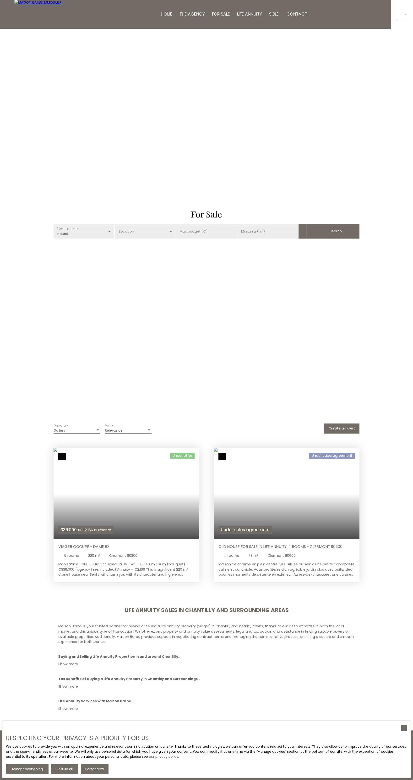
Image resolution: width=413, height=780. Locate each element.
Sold (274, 14)
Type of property (67, 228)
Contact (297, 14)
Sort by (109, 425)
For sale (221, 14)
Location (126, 231)
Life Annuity (249, 14)
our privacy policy (163, 756)
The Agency (192, 14)
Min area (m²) (253, 231)
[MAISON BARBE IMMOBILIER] (38, 14)
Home (166, 14)
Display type (61, 425)
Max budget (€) (194, 231)
